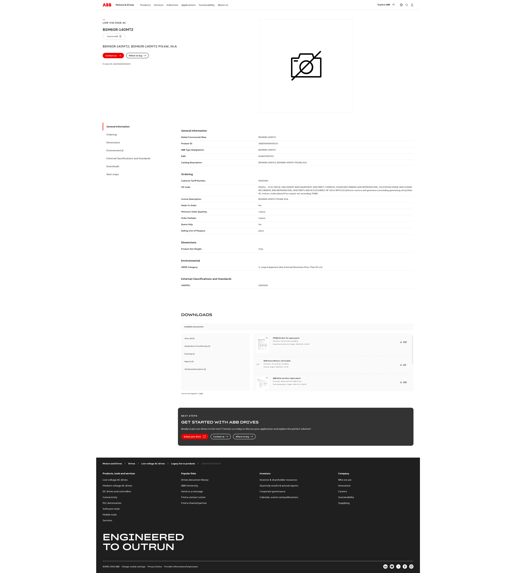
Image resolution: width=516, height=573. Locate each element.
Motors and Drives (112, 463)
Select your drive (192, 436)
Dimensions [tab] (113, 142)
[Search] (406, 5)
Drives (131, 463)
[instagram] (411, 566)
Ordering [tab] (111, 134)
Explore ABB (384, 4)
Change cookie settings (133, 566)
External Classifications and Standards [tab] (128, 158)
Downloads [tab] (112, 166)
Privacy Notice (155, 566)
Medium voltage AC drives (117, 485)
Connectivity (110, 497)
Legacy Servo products (183, 463)
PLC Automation (112, 503)
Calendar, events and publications (279, 497)
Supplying (344, 503)
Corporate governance (272, 491)
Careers (342, 491)
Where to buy (135, 55)
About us (223, 4)
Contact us (110, 55)
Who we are (344, 479)
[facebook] (405, 566)
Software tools (111, 508)
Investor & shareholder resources (278, 479)
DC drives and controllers (117, 491)
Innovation (344, 485)
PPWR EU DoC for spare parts (286, 338)
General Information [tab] (118, 126)
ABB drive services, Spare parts (287, 378)
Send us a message (192, 491)
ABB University (189, 485)
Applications (188, 4)
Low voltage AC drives (153, 463)
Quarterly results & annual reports (279, 485)
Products (145, 4)
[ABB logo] (107, 5)
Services (158, 4)
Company (343, 473)
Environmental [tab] (114, 150)
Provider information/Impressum (181, 566)
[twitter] (398, 566)
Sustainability (207, 4)
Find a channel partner (194, 503)
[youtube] (392, 566)
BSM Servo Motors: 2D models (277, 361)
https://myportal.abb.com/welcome (412, 5)
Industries (172, 4)
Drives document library (194, 479)
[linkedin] (385, 566)
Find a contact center (193, 497)
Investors (265, 473)
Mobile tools (110, 514)
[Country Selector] (401, 5)
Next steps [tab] (112, 174)
